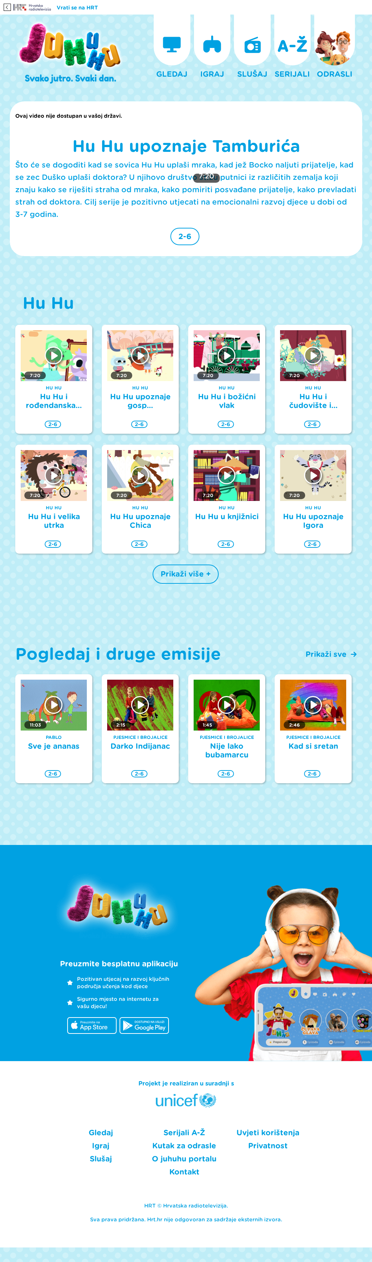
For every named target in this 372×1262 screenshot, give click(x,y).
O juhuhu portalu (184, 1158)
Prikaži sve (326, 654)
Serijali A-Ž (184, 1132)
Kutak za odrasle (184, 1145)
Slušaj (101, 1158)
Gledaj (101, 1132)
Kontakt (184, 1172)
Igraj (100, 1145)
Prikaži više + (186, 574)
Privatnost (268, 1145)
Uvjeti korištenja (267, 1132)
